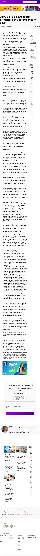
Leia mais (7, 471)
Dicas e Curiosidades (33, 38)
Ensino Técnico (33, 47)
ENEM (31, 40)
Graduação (32, 49)
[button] (21, 2)
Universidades (33, 58)
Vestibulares (32, 61)
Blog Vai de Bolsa (6, 354)
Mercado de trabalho (33, 52)
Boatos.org (8, 224)
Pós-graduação (33, 56)
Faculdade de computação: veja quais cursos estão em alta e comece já (9, 457)
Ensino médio (33, 44)
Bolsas (31, 35)
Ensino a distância (33, 42)
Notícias (32, 54)
